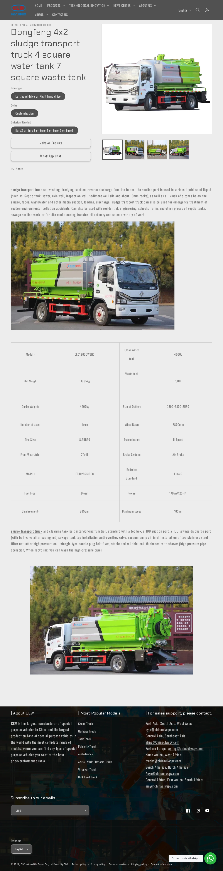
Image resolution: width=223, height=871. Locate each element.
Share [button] (19, 169)
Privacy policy (98, 864)
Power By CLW (61, 864)
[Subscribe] (84, 810)
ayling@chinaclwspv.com (185, 748)
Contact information (161, 864)
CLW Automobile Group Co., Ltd (37, 864)
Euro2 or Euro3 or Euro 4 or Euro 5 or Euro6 (44, 130)
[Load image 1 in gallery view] (113, 150)
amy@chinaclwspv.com (162, 786)
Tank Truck (84, 738)
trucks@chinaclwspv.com (163, 760)
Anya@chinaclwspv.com (162, 773)
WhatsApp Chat (50, 155)
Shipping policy (139, 864)
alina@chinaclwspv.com (162, 742)
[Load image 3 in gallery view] (157, 150)
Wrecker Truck (87, 769)
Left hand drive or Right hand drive (38, 96)
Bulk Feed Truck (87, 777)
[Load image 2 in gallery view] (135, 150)
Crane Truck (85, 723)
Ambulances (85, 754)
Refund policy (79, 864)
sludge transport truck (26, 189)
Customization (24, 113)
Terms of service (118, 864)
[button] (56, 5)
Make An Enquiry (50, 142)
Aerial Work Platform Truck (95, 761)
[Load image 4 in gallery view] (179, 150)
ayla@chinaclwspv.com (162, 729)
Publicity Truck (87, 746)
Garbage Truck (87, 731)
